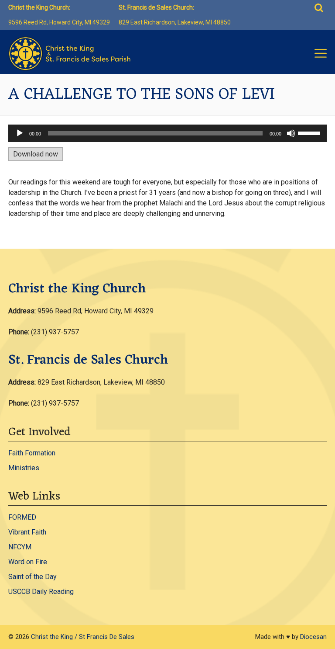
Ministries (23, 468)
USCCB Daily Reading (41, 591)
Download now (35, 154)
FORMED (22, 517)
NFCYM (19, 547)
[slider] (310, 132)
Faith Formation (31, 453)
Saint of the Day (32, 577)
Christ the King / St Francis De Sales (82, 637)
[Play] (19, 133)
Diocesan (313, 637)
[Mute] (291, 133)
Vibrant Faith (27, 532)
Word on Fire (27, 562)
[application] (167, 133)
